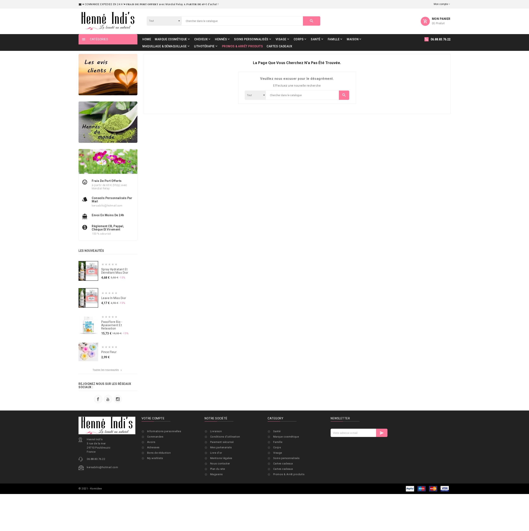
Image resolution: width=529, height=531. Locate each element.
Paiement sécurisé (222, 442)
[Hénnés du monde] (108, 122)
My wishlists (155, 458)
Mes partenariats (221, 447)
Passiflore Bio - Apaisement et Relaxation (112, 325)
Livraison (216, 431)
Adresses (153, 447)
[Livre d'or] (108, 74)
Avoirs (151, 442)
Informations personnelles (164, 431)
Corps (277, 447)
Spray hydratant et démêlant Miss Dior (114, 271)
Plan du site (217, 468)
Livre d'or (216, 452)
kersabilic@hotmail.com (102, 467)
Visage (277, 452)
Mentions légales (221, 458)
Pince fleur (109, 352)
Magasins (216, 474)
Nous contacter (220, 463)
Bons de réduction (159, 452)
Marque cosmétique (286, 436)
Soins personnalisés (286, 458)
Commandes (155, 436)
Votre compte (153, 418)
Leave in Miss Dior (113, 298)
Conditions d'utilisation (225, 436)
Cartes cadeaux (283, 463)
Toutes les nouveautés (107, 370)
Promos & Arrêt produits (289, 474)
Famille (277, 442)
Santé (277, 431)
